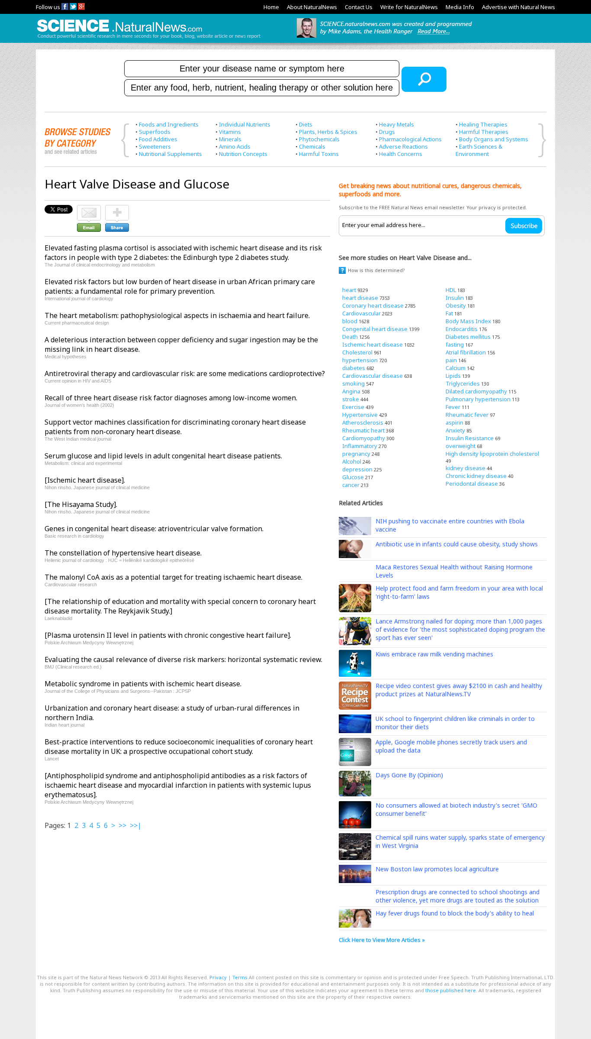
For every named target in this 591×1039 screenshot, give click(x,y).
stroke (350, 399)
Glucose (353, 477)
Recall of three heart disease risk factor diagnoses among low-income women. (171, 398)
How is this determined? (376, 270)
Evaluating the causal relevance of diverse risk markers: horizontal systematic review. (183, 659)
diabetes (353, 368)
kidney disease (465, 468)
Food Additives (158, 139)
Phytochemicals (319, 139)
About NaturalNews (312, 7)
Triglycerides (463, 383)
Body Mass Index (468, 321)
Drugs (387, 132)
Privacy (218, 977)
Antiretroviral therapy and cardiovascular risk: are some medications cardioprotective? (185, 373)
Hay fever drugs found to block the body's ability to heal (455, 913)
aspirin (454, 422)
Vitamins (230, 132)
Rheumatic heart (363, 430)
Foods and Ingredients (169, 124)
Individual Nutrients (244, 124)
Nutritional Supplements (170, 154)
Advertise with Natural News (518, 7)
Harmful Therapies (483, 132)
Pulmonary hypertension (478, 399)
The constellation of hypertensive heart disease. (123, 553)
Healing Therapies (483, 124)
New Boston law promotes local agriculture (437, 869)
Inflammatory (359, 446)
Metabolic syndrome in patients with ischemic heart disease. (143, 683)
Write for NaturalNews (409, 7)
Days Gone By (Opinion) (409, 775)
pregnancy (356, 454)
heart (349, 290)
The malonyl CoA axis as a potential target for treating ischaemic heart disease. (173, 577)
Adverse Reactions (403, 146)
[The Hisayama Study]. (81, 504)
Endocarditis (462, 329)
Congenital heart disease (375, 329)
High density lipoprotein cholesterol (492, 454)
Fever (453, 407)
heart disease (360, 298)
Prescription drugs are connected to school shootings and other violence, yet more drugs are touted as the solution (458, 896)
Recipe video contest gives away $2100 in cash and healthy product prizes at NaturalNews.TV (459, 690)
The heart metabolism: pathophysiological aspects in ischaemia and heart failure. (177, 315)
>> (122, 825)
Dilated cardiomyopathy (476, 391)
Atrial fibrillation (466, 352)
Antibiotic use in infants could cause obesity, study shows (457, 544)
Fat (449, 313)
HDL (451, 290)
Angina (351, 391)
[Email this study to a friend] (89, 209)
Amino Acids (235, 146)
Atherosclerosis (362, 422)
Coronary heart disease (373, 305)
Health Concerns (400, 154)
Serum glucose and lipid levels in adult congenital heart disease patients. (163, 456)
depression (357, 469)
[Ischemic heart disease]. (85, 480)
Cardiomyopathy (363, 438)
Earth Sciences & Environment (479, 150)
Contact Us (359, 7)
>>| (135, 825)
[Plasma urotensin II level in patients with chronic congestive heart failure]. (168, 635)
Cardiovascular (361, 313)
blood (349, 321)
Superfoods (154, 132)
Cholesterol (357, 352)
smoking (353, 383)
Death (350, 337)
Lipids (453, 376)
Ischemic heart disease (372, 344)
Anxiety (455, 430)
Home (271, 7)
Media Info (460, 7)
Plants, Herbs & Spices (328, 132)
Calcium (456, 368)
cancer (351, 485)
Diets (305, 124)
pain (451, 360)
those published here (450, 990)
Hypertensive (360, 415)
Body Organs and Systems (493, 139)
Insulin (455, 298)
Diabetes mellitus (468, 337)
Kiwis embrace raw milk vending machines (434, 654)
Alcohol (351, 461)
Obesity (456, 305)
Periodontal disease (472, 483)
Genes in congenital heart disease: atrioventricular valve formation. (154, 528)
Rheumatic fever (467, 415)
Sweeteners (155, 146)
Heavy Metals (396, 124)
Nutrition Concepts (243, 154)
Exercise (353, 407)
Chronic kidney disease (476, 476)
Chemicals (312, 146)
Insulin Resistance (470, 438)
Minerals (230, 139)
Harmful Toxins (319, 154)
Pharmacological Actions (410, 139)
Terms (239, 977)
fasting (455, 344)
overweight (460, 446)
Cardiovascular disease (372, 376)
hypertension (360, 360)
